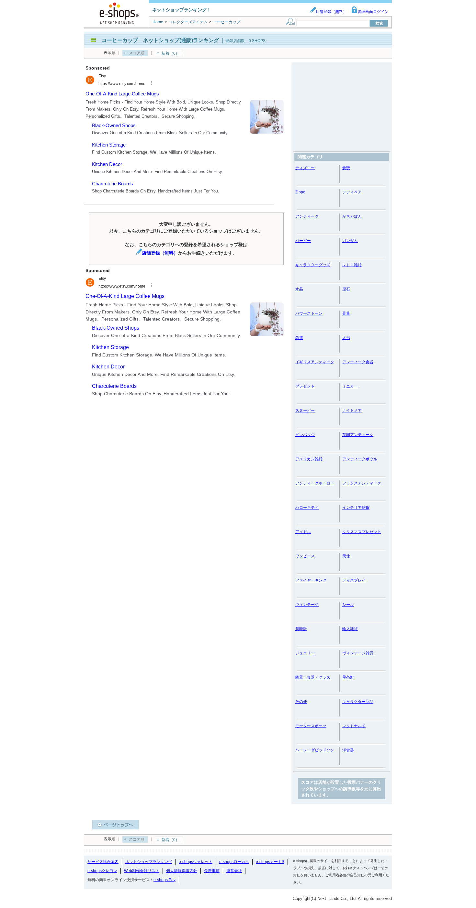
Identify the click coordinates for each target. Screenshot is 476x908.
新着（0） (170, 53)
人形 (346, 337)
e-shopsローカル (234, 861)
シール (348, 604)
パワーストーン (309, 313)
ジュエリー (305, 653)
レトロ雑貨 (352, 265)
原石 (346, 289)
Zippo (300, 192)
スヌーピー (305, 410)
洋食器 (348, 750)
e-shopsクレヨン (102, 871)
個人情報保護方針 (181, 871)
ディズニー (305, 168)
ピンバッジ (305, 434)
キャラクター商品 (357, 701)
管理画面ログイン (373, 11)
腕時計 (301, 629)
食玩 (346, 168)
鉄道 (299, 337)
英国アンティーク (357, 434)
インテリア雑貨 (355, 507)
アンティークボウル (359, 459)
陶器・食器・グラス (312, 677)
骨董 (346, 313)
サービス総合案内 (103, 861)
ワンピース (305, 556)
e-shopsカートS (270, 861)
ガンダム (350, 240)
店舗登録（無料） (331, 11)
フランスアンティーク (361, 483)
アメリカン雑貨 (309, 459)
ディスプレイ (354, 580)
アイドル (303, 532)
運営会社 (234, 871)
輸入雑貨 (350, 629)
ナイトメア (352, 410)
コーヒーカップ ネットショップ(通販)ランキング (160, 40)
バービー (303, 240)
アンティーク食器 (357, 362)
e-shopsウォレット (195, 861)
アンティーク (307, 216)
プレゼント (305, 386)
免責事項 (212, 871)
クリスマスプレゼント (361, 532)
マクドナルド (354, 726)
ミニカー (350, 386)
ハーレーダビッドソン (314, 750)
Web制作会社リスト (141, 871)
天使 (346, 556)
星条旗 (348, 677)
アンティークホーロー (314, 483)
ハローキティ (307, 507)
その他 (301, 701)
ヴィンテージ (307, 604)
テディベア (352, 192)
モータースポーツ (310, 726)
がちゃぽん (352, 216)
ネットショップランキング (148, 861)
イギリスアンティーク (314, 362)
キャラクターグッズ (312, 265)
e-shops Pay (164, 880)
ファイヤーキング (310, 580)
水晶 (299, 289)
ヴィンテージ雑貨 (357, 653)
